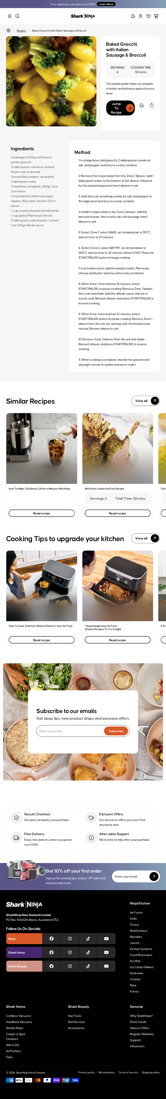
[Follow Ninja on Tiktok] (88, 939)
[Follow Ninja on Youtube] (106, 939)
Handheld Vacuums (19, 1022)
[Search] (17, 16)
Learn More (106, 4)
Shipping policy (151, 1072)
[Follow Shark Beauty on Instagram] (69, 966)
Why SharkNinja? (141, 1016)
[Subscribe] (154, 876)
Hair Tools (74, 1016)
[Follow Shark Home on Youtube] (106, 952)
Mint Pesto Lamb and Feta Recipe (104, 488)
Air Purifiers (13, 1051)
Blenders (136, 936)
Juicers (134, 943)
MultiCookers (138, 930)
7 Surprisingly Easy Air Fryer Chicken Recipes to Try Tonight (103, 627)
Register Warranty (142, 1034)
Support (135, 1040)
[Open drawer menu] (9, 16)
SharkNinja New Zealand (30, 1072)
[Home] (8, 30)
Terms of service (128, 1072)
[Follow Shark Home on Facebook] (51, 952)
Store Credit (138, 1022)
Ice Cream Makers (142, 967)
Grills (133, 918)
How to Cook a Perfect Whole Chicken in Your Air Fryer (41, 625)
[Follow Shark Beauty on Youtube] (106, 966)
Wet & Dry (12, 1045)
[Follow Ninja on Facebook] (51, 939)
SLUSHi (135, 961)
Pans (133, 985)
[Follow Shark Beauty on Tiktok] (88, 966)
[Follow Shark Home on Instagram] (69, 952)
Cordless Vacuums (18, 1016)
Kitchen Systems (141, 949)
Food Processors (141, 955)
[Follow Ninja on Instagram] (69, 939)
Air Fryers (136, 912)
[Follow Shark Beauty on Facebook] (51, 966)
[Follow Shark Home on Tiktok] (88, 952)
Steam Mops (14, 1028)
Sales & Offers (139, 1028)
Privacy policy (86, 1072)
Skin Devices (76, 1022)
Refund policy (107, 1072)
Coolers (135, 979)
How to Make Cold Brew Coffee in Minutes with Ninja (39, 488)
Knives (134, 991)
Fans (9, 1057)
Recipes (21, 30)
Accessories (76, 1028)
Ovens (134, 924)
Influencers (137, 1046)
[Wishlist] (148, 16)
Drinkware (136, 973)
